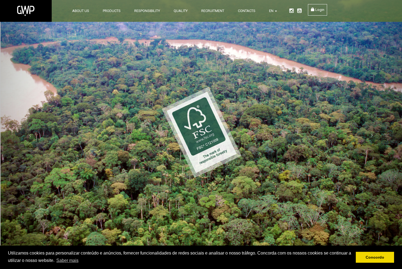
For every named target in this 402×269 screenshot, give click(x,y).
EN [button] (271, 11)
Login (319, 10)
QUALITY (181, 11)
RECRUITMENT (212, 11)
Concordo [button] (375, 257)
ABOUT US (80, 11)
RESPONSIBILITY (147, 11)
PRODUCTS (112, 11)
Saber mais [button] (67, 260)
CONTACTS (246, 11)
